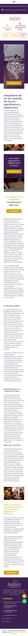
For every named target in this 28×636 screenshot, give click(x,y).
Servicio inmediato (14, 35)
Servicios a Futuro (5, 35)
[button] (24, 601)
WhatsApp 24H (23, 35)
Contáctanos (14, 83)
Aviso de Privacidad (17, 632)
